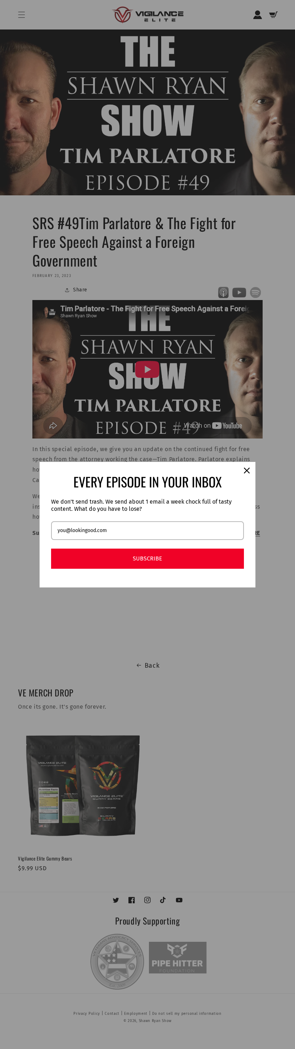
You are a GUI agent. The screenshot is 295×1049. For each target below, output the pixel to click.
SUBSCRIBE (147, 558)
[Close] (246, 470)
